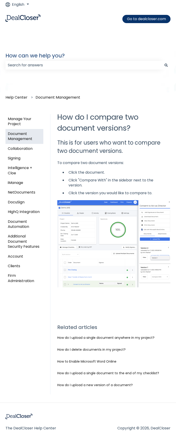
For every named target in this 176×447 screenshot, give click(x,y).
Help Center (17, 97)
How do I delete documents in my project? (91, 349)
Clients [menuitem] (14, 266)
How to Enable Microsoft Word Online (86, 361)
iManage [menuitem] (15, 182)
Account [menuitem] (15, 256)
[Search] (166, 65)
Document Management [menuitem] (20, 136)
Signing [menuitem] (14, 158)
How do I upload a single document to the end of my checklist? (108, 373)
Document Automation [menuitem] (18, 224)
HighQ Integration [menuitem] (24, 211)
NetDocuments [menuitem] (21, 192)
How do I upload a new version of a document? (95, 385)
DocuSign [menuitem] (16, 202)
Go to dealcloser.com (146, 19)
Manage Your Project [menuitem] (19, 121)
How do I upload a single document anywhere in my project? (105, 337)
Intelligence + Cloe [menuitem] (20, 170)
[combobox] (84, 65)
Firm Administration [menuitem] (21, 278)
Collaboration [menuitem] (20, 148)
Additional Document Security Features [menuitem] (23, 241)
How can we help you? (35, 55)
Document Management (58, 97)
